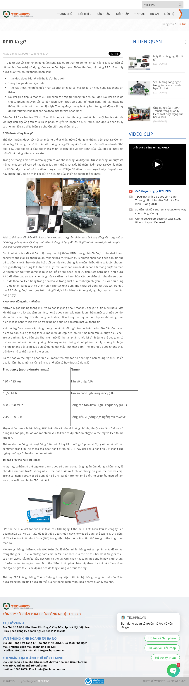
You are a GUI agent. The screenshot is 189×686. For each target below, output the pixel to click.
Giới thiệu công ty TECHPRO (153, 191)
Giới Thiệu (84, 14)
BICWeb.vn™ (178, 681)
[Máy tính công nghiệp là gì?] (139, 59)
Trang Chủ (64, 14)
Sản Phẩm (104, 14)
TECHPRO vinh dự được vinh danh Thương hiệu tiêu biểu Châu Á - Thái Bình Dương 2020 (157, 200)
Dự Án (154, 14)
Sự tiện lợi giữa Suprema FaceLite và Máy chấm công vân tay (160, 211)
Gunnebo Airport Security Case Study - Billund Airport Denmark (159, 220)
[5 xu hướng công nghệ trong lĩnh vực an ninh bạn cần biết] (139, 84)
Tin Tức (139, 14)
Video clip (141, 134)
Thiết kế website (154, 681)
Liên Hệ (169, 14)
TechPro (43, 681)
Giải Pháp (122, 14)
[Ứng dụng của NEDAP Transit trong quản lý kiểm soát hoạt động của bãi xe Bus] (139, 110)
